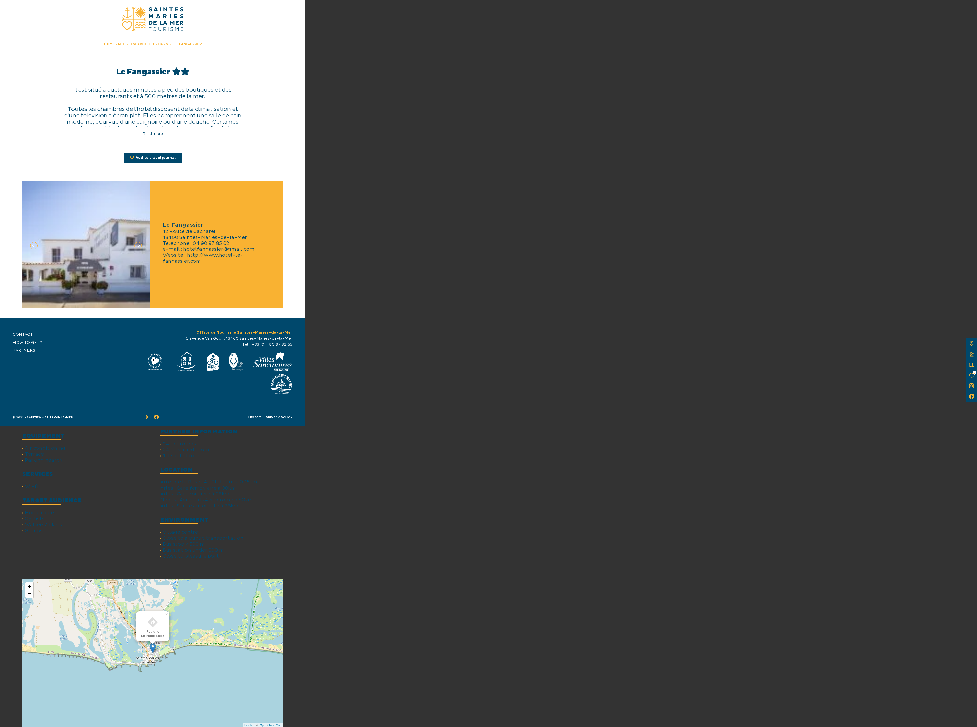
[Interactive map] (971, 343)
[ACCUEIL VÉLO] (213, 362)
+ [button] (29, 586)
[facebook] (971, 397)
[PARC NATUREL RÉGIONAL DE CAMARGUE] (236, 362)
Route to (152, 633)
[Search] (295, 9)
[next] (138, 246)
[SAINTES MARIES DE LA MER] (152, 19)
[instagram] (971, 386)
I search (215, 9)
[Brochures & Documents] (971, 365)
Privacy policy (279, 417)
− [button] (29, 594)
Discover (43, 9)
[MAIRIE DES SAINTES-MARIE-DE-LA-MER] (281, 384)
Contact (23, 334)
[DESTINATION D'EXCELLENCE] (154, 362)
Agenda (262, 9)
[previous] (34, 246)
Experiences (91, 9)
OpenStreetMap (271, 725)
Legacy (254, 417)
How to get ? (27, 342)
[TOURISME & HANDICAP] (186, 362)
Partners (24, 350)
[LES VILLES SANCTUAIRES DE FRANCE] (272, 362)
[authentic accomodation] (971, 354)
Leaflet (249, 725)
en (9, 9)
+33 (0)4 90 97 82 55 (272, 344)
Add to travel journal (155, 157)
